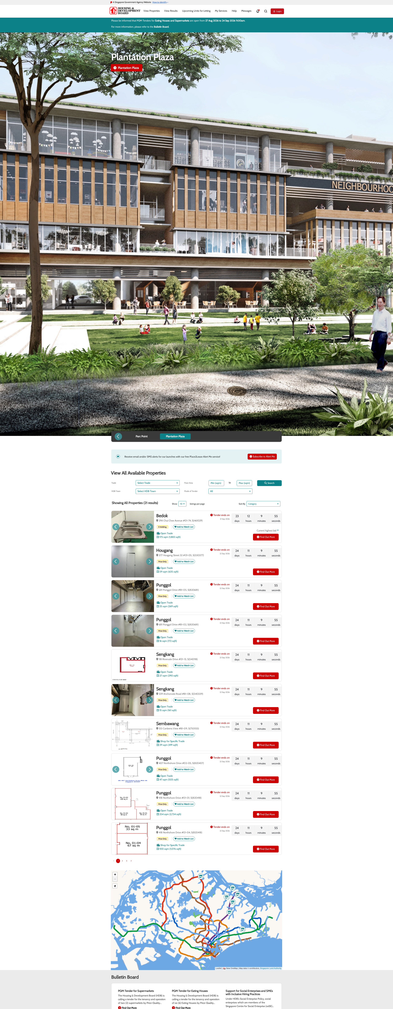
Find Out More (267, 537)
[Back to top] (385, 1001)
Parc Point (124, 68)
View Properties (152, 10)
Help (234, 10)
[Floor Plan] (132, 769)
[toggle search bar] (265, 11)
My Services (221, 10)
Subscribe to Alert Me (263, 456)
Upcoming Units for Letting (196, 10)
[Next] (131, 861)
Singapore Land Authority (270, 968)
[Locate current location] (114, 885)
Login (279, 11)
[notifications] (257, 11)
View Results (171, 10)
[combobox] (156, 483)
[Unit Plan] (132, 665)
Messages (246, 10)
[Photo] (132, 527)
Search (270, 483)
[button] (274, 436)
